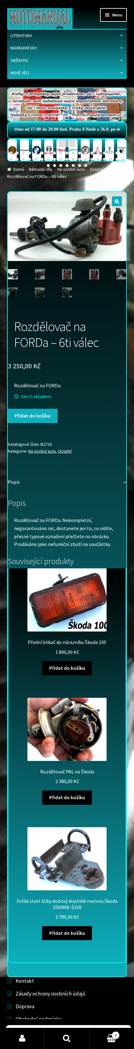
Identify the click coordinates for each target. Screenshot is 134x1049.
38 (123, 159)
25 (42, 159)
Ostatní (65, 451)
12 (79, 153)
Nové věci (20, 73)
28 (60, 159)
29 (67, 159)
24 (35, 159)
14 (91, 153)
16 (104, 153)
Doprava (25, 1006)
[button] (117, 201)
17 (110, 153)
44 (79, 165)
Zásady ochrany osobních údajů (50, 993)
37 (116, 159)
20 (10, 159)
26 (48, 159)
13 (85, 153)
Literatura (21, 35)
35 (104, 159)
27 (54, 159)
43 (73, 165)
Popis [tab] (14, 482)
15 (98, 153)
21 (17, 159)
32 (85, 159)
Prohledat (67, 1038)
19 (123, 153)
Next (71, 143)
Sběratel (20, 60)
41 (60, 165)
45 (85, 165)
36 (110, 159)
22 (23, 159)
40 (54, 165)
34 (98, 159)
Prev (63, 143)
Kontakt (25, 980)
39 (48, 165)
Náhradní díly (24, 48)
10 (67, 153)
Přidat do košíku (32, 416)
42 (67, 165)
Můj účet (22, 1038)
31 (79, 159)
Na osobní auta (42, 451)
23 (29, 159)
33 (91, 159)
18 (116, 153)
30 (73, 159)
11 (73, 153)
